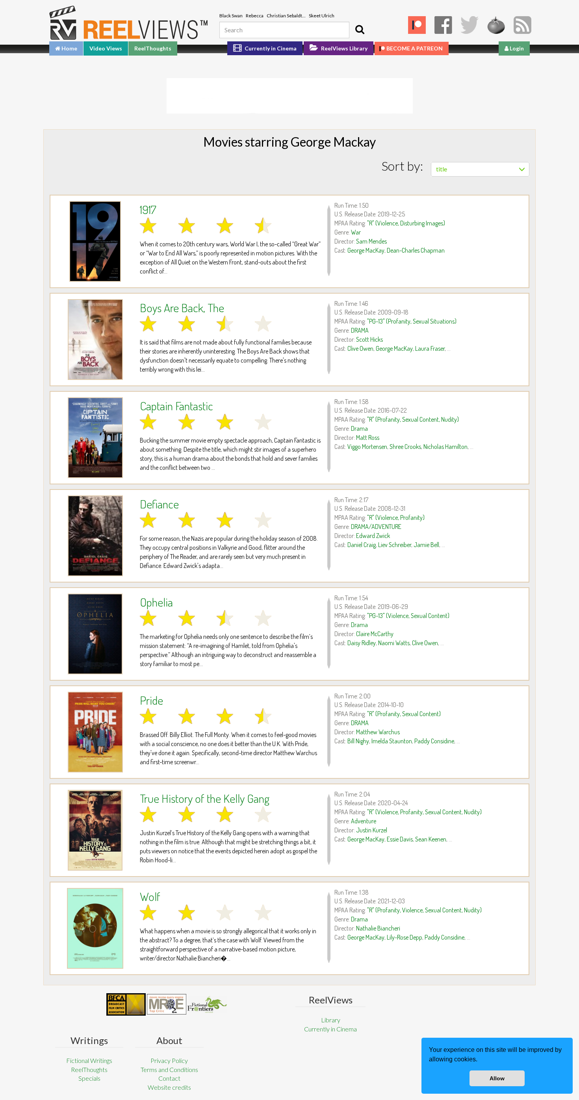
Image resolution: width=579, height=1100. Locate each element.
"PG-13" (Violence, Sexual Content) (408, 616)
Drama (359, 428)
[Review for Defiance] (95, 535)
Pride (151, 699)
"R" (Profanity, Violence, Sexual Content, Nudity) (424, 910)
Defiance (159, 503)
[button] (480, 1060)
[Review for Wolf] (95, 928)
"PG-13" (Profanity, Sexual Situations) (412, 321)
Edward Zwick (373, 536)
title (441, 169)
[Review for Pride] (95, 732)
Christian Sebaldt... (286, 16)
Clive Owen (360, 348)
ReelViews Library (343, 48)
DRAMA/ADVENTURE (376, 526)
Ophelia (156, 601)
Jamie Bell (426, 545)
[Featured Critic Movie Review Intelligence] (126, 1004)
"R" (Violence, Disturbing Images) (406, 223)
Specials (89, 1078)
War (356, 232)
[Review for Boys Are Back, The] (95, 339)
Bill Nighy (358, 741)
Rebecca (255, 16)
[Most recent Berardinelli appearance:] (207, 1004)
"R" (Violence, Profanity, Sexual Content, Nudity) (424, 812)
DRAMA (360, 330)
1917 (148, 209)
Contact (169, 1078)
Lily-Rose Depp (404, 937)
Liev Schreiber (394, 545)
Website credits (169, 1087)
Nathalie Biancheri (378, 928)
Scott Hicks (369, 339)
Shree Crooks (405, 446)
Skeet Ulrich (321, 16)
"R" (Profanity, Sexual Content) (404, 714)
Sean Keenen (430, 839)
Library (330, 1020)
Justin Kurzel (371, 830)
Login (516, 48)
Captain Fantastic (176, 405)
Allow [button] (497, 1078)
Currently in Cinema (270, 48)
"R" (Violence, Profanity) (396, 517)
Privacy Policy (169, 1060)
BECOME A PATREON (414, 48)
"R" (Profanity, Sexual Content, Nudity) (413, 419)
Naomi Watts (394, 643)
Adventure (363, 821)
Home (68, 48)
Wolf (150, 896)
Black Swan (231, 16)
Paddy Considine (434, 741)
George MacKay (365, 250)
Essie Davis (400, 839)
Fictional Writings (89, 1060)
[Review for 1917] (95, 241)
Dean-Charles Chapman (416, 250)
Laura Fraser (430, 348)
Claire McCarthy (374, 634)
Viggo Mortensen (367, 446)
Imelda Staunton (391, 741)
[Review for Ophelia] (95, 634)
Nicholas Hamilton (445, 446)
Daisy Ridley (361, 643)
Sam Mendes (371, 241)
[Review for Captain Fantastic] (95, 437)
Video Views (105, 48)
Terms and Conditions (169, 1069)
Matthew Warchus (378, 732)
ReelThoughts (152, 48)
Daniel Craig (361, 545)
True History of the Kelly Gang (204, 798)
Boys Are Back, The (182, 307)
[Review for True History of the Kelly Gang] (95, 830)
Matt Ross (367, 437)
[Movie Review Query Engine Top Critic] (166, 1004)
